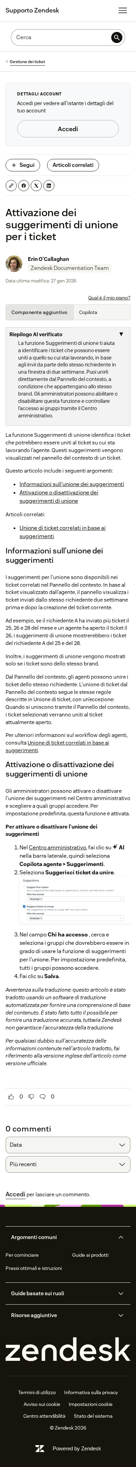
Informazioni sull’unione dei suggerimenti (72, 484)
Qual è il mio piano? (109, 298)
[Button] (11, 1097)
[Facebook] (23, 185)
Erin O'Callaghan (48, 259)
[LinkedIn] (48, 185)
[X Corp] (36, 185)
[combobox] (68, 1145)
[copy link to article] (11, 185)
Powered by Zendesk (77, 1448)
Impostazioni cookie (91, 1404)
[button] (62, 1237)
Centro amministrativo (57, 847)
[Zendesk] (68, 1349)
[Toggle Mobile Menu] (122, 10)
